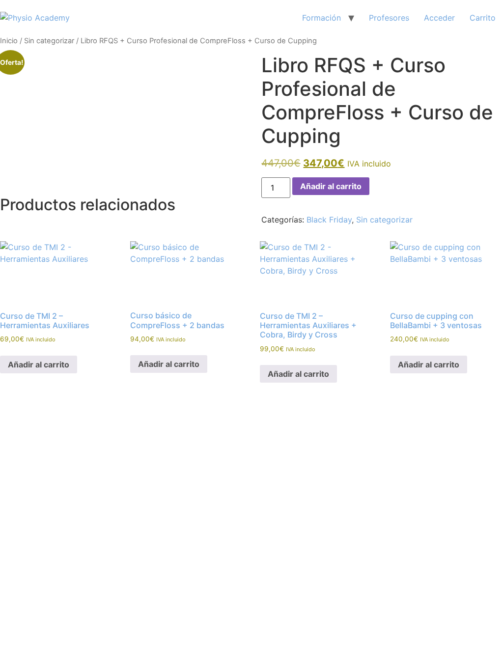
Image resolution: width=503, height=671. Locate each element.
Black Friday (329, 219)
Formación (321, 18)
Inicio (9, 40)
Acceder (439, 18)
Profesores (389, 18)
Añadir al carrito (331, 186)
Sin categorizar (49, 40)
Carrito (483, 18)
